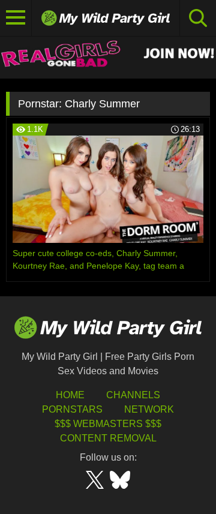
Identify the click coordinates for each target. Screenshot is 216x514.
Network (149, 409)
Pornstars (72, 409)
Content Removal (108, 438)
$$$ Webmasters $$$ (108, 424)
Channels (133, 395)
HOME (70, 395)
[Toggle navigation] (16, 18)
